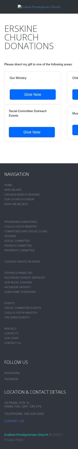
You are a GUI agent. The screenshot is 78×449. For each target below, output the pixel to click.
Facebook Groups (17, 287)
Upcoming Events (17, 317)
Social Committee (17, 240)
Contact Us (12, 343)
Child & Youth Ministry (20, 226)
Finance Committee (18, 245)
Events (9, 303)
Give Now (32, 94)
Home (8, 185)
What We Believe (16, 204)
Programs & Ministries (20, 221)
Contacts (11, 333)
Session (10, 236)
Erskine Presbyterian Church (26, 434)
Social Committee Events (22, 307)
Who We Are (12, 189)
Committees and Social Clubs (25, 231)
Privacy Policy (14, 440)
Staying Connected (18, 272)
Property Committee (19, 250)
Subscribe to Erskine (20, 291)
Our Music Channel (18, 282)
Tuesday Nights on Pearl (22, 261)
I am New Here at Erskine (22, 194)
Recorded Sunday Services (24, 277)
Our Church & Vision (19, 199)
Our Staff (11, 338)
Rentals (10, 328)
